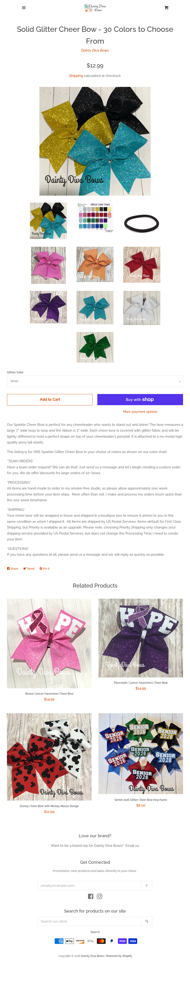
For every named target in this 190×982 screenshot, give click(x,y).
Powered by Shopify (119, 956)
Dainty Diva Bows (95, 50)
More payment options (140, 412)
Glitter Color (15, 372)
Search (95, 932)
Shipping (76, 76)
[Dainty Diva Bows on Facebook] (91, 897)
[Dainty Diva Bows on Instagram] (99, 897)
